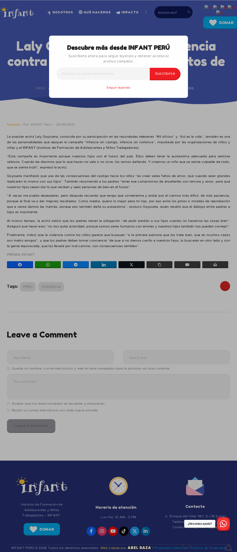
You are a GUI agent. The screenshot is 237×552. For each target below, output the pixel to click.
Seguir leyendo (118, 87)
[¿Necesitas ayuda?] (223, 524)
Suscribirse (165, 73)
